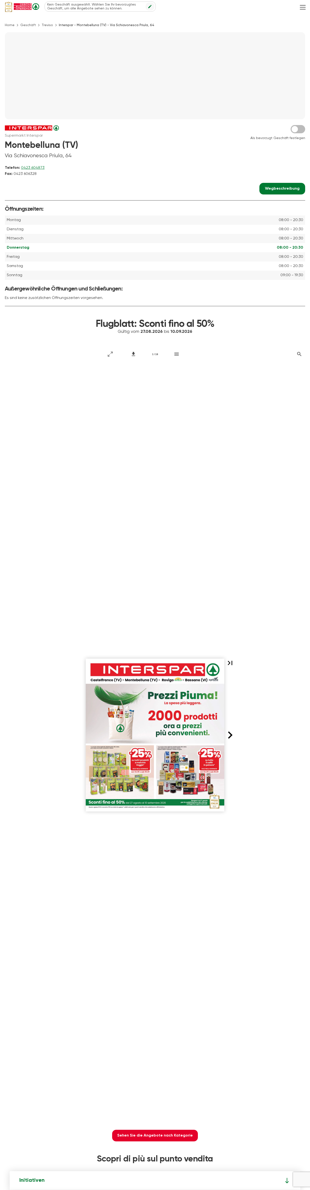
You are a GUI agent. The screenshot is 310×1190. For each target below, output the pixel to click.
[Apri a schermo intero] (110, 354)
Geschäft (28, 25)
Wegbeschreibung (282, 189)
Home (10, 25)
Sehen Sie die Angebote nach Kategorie (155, 1136)
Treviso (47, 25)
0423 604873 (33, 168)
